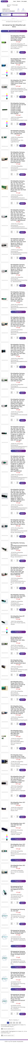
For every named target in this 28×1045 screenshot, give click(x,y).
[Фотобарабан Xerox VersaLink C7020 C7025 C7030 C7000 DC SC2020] (5, 761)
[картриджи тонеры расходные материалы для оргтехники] (14, 5)
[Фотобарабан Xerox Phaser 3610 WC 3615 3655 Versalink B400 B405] (5, 666)
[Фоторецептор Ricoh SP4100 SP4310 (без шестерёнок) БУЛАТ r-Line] (5, 893)
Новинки (18, 1)
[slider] (5, 51)
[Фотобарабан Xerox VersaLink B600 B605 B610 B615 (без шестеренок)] (5, 737)
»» (20, 1022)
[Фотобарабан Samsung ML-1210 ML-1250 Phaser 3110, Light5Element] (5, 137)
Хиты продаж (24, 1)
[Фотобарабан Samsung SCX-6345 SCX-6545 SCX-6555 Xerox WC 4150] (5, 601)
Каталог (5, 14)
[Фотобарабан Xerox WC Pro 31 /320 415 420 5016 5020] (5, 851)
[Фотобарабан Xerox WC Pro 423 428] (5, 872)
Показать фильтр (15, 31)
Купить (23, 52)
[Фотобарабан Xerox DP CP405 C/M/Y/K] (5, 622)
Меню (5, 1)
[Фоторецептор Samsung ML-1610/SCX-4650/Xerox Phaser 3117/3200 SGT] (5, 937)
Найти (25, 15)
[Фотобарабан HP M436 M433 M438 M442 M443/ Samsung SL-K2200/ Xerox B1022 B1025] (5, 42)
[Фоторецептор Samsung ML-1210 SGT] (5, 916)
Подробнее (18, 312)
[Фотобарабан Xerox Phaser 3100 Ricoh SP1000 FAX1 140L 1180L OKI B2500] (5, 643)
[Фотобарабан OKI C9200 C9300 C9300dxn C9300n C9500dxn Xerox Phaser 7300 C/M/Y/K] (5, 65)
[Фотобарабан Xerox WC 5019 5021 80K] (5, 809)
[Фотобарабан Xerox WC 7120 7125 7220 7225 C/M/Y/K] (5, 830)
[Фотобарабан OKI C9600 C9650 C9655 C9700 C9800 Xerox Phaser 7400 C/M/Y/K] (5, 87)
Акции (14, 1)
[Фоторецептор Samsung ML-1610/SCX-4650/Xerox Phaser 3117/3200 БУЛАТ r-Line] (5, 958)
